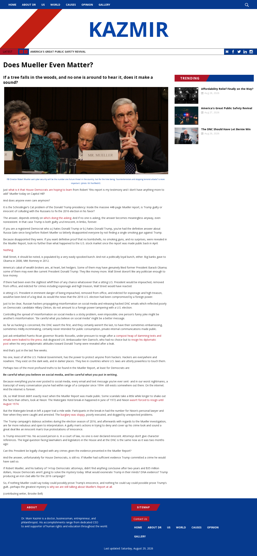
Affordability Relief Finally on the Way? (227, 89)
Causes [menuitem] (71, 4)
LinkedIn (245, 52)
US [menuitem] (43, 4)
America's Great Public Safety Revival (58, 51)
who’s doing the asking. (58, 218)
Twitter (239, 52)
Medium (227, 52)
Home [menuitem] (12, 4)
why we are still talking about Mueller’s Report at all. (81, 487)
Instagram (251, 52)
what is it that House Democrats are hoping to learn (40, 189)
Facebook (233, 52)
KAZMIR (128, 29)
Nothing (8, 250)
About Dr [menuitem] (29, 4)
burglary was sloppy (73, 414)
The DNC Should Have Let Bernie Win (226, 129)
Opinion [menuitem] (87, 4)
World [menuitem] (55, 4)
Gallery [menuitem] (104, 4)
